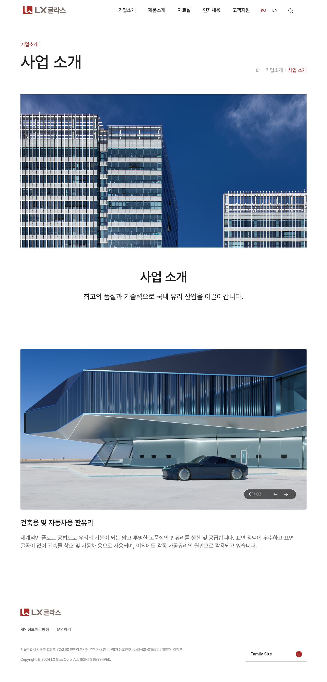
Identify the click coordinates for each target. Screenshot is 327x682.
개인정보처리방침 (34, 629)
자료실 (184, 10)
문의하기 (64, 629)
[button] (286, 494)
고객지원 (241, 10)
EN (274, 10)
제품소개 (156, 10)
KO (263, 10)
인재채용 (211, 10)
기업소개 (127, 10)
